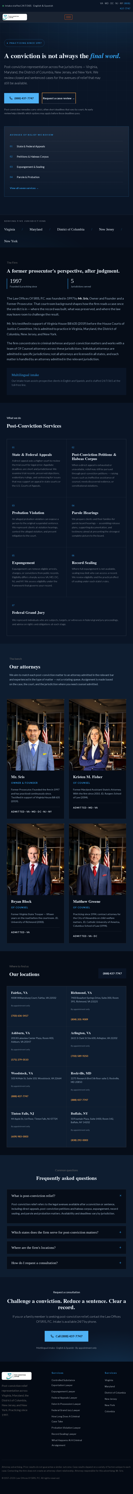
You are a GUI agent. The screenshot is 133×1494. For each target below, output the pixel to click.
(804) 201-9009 (79, 1019)
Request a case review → (59, 98)
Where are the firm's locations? (66, 1247)
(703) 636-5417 (19, 1015)
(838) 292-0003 (79, 1140)
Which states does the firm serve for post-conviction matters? (66, 1232)
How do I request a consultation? (66, 1262)
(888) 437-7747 (24, 98)
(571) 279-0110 (19, 1059)
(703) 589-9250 (79, 1055)
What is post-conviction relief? (67, 1195)
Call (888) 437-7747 (69, 1336)
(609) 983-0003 (19, 1136)
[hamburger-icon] (68, 17)
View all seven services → (24, 188)
